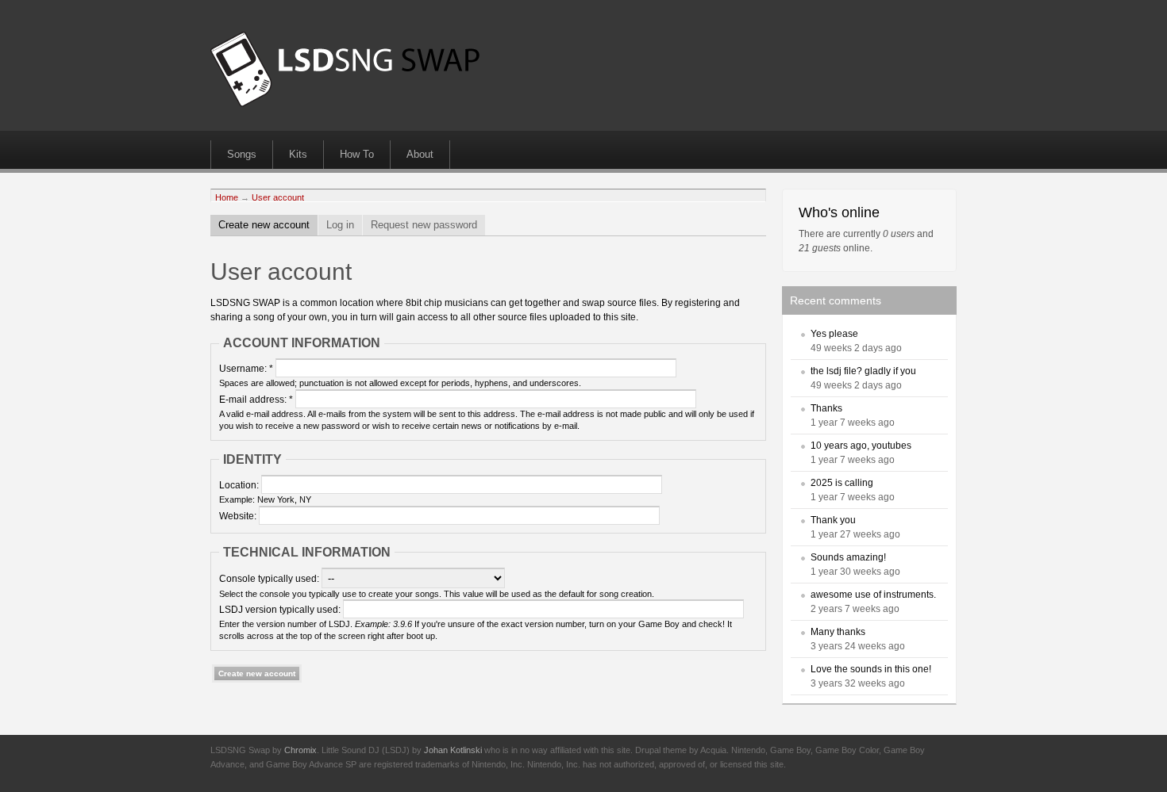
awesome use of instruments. (873, 594)
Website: (239, 516)
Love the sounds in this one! (871, 669)
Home (226, 197)
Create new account (264, 225)
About (419, 154)
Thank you (833, 520)
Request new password (424, 225)
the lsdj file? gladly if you (863, 371)
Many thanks (838, 631)
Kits (298, 154)
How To (357, 154)
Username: (246, 368)
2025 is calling (842, 482)
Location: (240, 485)
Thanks (826, 408)
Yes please (834, 333)
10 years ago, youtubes (861, 445)
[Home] (345, 103)
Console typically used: (270, 578)
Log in (340, 225)
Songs (241, 154)
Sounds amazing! (848, 557)
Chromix (300, 750)
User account (278, 197)
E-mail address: (256, 399)
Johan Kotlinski (453, 750)
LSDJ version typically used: (281, 609)
